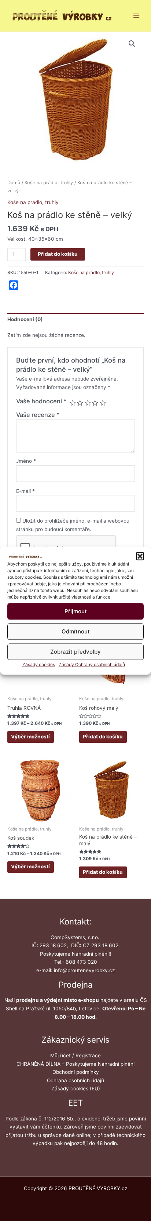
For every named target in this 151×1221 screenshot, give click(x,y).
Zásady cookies (38, 665)
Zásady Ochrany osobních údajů (92, 665)
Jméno (26, 461)
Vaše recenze (38, 414)
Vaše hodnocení (41, 401)
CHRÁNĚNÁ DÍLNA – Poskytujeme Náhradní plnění (75, 1064)
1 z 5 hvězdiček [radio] (73, 403)
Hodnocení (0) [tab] (25, 319)
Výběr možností (30, 736)
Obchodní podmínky (75, 1072)
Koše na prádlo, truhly (49, 182)
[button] (140, 556)
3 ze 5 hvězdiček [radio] (88, 403)
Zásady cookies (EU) (75, 1088)
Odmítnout (76, 631)
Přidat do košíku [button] (103, 736)
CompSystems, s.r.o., (76, 937)
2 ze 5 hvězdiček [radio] (80, 403)
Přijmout (76, 611)
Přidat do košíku (58, 254)
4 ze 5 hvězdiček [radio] (95, 403)
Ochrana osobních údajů (75, 1080)
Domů (13, 182)
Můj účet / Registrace (75, 1055)
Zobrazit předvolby (75, 651)
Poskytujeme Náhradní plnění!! (75, 954)
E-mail (25, 491)
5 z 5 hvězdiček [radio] (103, 403)
